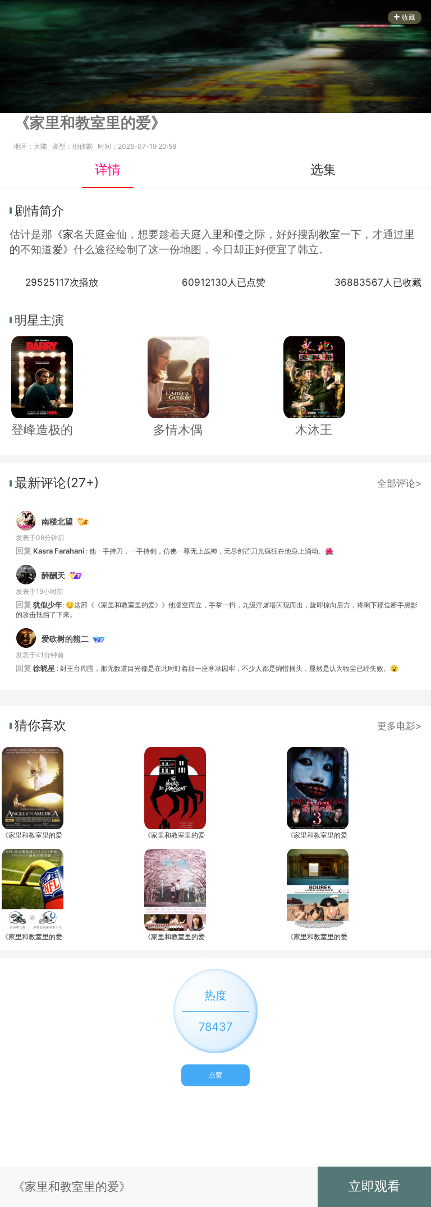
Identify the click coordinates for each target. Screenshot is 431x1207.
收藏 (408, 17)
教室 (329, 234)
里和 (222, 234)
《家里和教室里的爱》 (32, 835)
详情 (108, 169)
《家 (63, 234)
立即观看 (374, 1186)
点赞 (215, 1075)
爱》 (63, 249)
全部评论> (399, 483)
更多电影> (399, 725)
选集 (323, 169)
